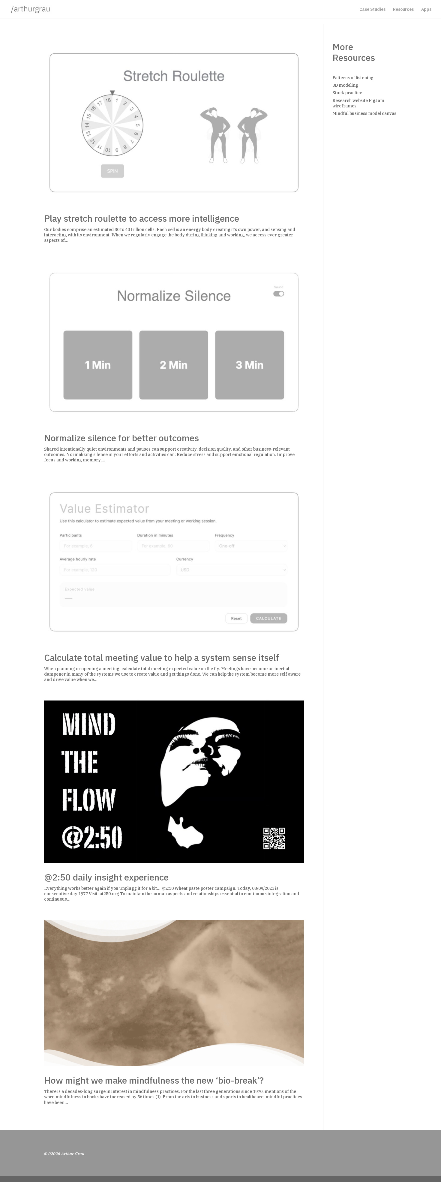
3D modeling (345, 85)
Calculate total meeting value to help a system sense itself (161, 657)
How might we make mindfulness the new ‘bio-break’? (154, 1080)
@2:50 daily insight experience (106, 877)
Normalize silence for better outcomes (121, 438)
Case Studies (372, 9)
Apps (426, 9)
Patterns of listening (353, 77)
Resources (403, 9)
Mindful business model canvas (364, 113)
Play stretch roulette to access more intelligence (141, 218)
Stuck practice (347, 92)
